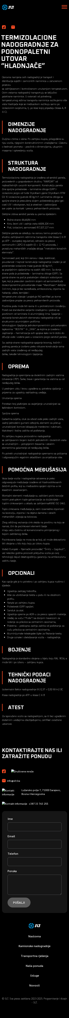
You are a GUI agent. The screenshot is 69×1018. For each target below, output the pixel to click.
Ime (10, 819)
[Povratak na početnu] (8, 6)
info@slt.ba (13, 780)
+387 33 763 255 (38, 803)
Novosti (34, 985)
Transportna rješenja (34, 956)
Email (11, 836)
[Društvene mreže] (4, 771)
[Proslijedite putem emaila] (13, 27)
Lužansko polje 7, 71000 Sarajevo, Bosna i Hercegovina (41, 791)
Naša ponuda (34, 966)
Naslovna (34, 936)
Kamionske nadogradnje (34, 946)
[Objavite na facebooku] (4, 27)
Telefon (13, 853)
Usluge (34, 975)
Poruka (12, 871)
